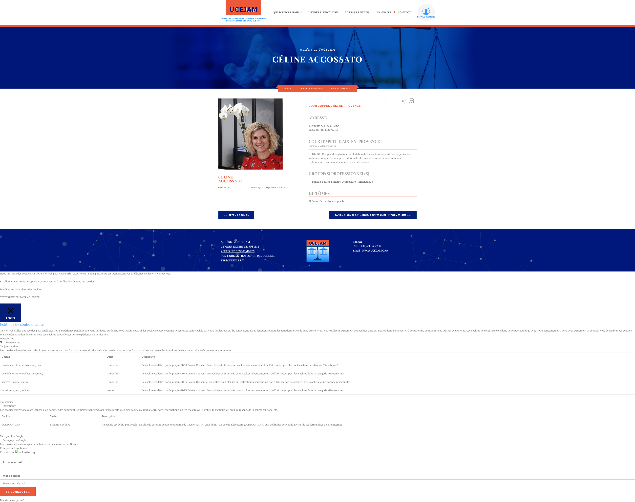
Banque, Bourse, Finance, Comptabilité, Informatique (342, 181)
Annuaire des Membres (237, 251)
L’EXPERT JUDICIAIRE (323, 12)
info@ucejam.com (375, 250)
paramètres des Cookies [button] (28, 289)
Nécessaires (13, 342)
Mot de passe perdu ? (12, 500)
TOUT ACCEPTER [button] (30, 297)
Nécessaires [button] (7, 338)
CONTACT (404, 12)
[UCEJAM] (243, 10)
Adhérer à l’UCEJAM (235, 242)
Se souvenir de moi (13, 483)
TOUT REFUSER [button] (9, 297)
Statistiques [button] (6, 402)
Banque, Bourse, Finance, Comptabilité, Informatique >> (373, 215)
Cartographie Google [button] (11, 436)
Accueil (288, 88)
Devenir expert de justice (240, 246)
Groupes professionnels (311, 88)
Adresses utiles (357, 12)
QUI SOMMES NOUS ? (287, 12)
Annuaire (383, 12)
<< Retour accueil (236, 215)
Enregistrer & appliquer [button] (13, 448)
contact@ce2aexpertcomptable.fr (268, 187)
